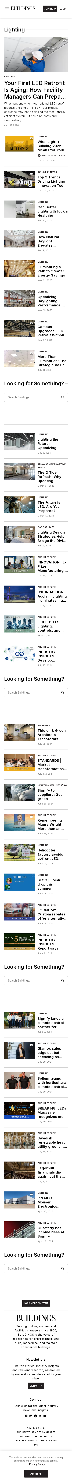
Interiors (44, 725)
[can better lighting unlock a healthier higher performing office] (19, 209)
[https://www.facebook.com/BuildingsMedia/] (26, 1416)
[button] (6, 8)
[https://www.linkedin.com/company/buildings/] (31, 1416)
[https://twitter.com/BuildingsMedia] (40, 1416)
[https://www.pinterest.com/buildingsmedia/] (35, 1416)
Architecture (47, 557)
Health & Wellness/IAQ (52, 785)
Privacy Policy (37, 1464)
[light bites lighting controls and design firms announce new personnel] (19, 623)
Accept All (36, 1473)
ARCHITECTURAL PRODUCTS (36, 1436)
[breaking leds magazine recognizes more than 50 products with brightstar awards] (19, 1110)
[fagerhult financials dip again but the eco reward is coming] (19, 1170)
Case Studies (46, 527)
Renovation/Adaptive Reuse (52, 466)
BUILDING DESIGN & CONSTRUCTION (36, 1440)
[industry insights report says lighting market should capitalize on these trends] (19, 941)
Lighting (9, 76)
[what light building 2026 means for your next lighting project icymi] (19, 143)
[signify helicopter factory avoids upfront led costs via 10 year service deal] (19, 852)
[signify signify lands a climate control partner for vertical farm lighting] (19, 1020)
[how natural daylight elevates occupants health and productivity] (19, 238)
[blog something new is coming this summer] (19, 882)
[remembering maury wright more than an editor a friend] (19, 822)
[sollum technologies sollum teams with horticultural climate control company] (19, 1080)
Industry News (47, 172)
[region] (36, 1466)
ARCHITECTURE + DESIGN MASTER (36, 1432)
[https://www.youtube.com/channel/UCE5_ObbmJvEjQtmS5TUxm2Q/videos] (45, 1416)
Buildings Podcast (54, 155)
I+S (36, 1444)
